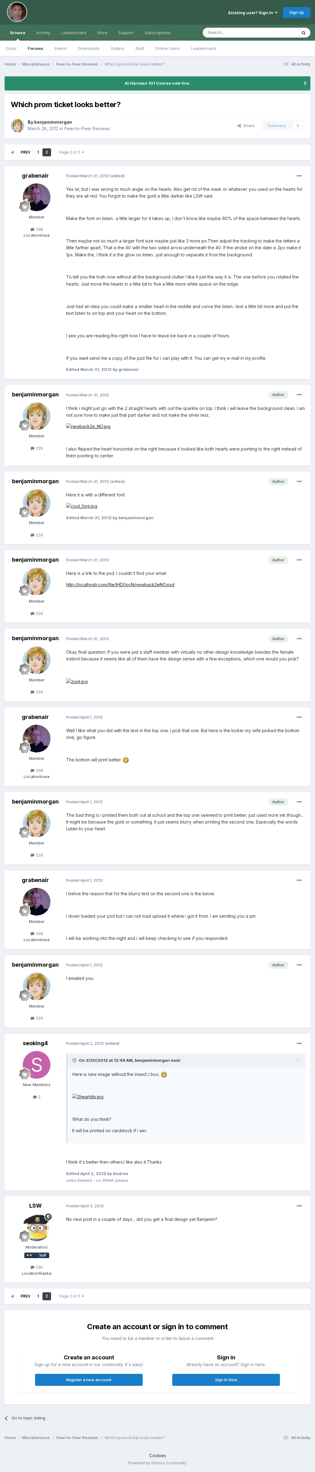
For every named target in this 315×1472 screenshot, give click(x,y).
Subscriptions (158, 32)
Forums (35, 48)
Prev (25, 152)
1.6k (38, 1267)
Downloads (89, 48)
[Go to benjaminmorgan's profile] (17, 125)
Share (248, 125)
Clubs (11, 48)
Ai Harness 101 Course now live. (157, 83)
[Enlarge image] (88, 426)
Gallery (117, 48)
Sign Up (296, 12)
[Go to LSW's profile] (36, 1227)
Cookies (157, 1455)
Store (102, 32)
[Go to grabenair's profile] (36, 197)
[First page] (12, 152)
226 (38, 448)
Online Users (167, 48)
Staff (139, 48)
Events (60, 48)
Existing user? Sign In (251, 12)
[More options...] (299, 176)
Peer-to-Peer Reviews (87, 128)
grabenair (35, 175)
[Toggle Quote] (75, 1060)
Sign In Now (226, 1379)
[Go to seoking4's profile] (36, 1065)
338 (38, 229)
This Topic (279, 32)
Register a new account (88, 1379)
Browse (17, 32)
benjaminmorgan (53, 122)
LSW (35, 1205)
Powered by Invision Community (157, 1463)
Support (126, 32)
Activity (43, 32)
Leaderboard (203, 48)
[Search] (303, 33)
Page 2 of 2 (70, 152)
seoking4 (35, 1043)
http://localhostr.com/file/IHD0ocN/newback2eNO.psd (120, 584)
